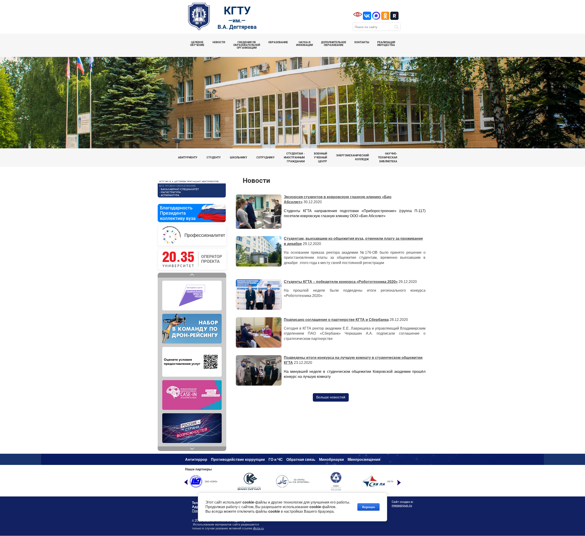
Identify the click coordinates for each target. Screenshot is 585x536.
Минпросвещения (364, 459)
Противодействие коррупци (237, 459)
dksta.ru (258, 528)
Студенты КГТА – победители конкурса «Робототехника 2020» (341, 282)
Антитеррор (196, 459)
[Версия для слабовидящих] (357, 14)
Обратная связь (300, 459)
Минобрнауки (331, 459)
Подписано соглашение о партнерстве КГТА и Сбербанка (336, 320)
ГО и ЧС (276, 459)
